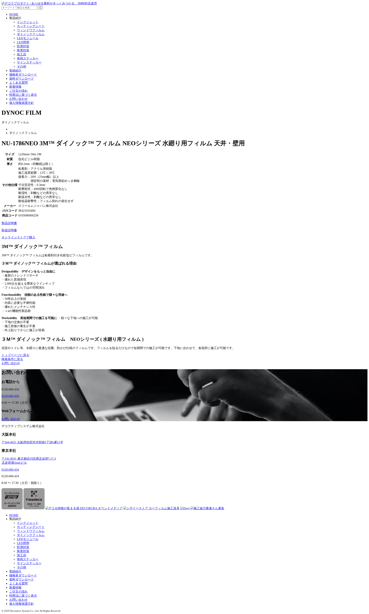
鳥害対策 (23, 50)
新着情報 (15, 86)
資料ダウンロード (21, 78)
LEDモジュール (27, 38)
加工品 (21, 54)
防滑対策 (23, 46)
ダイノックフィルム (31, 34)
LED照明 (23, 42)
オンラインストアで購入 (18, 237)
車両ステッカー (27, 58)
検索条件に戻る (12, 359)
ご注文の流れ (18, 90)
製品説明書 (9, 223)
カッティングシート (31, 26)
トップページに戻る (15, 355)
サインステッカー (29, 62)
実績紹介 (15, 70)
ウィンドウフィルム (31, 30)
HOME (13, 14)
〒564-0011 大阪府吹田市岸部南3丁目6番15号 (32, 442)
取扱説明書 (9, 230)
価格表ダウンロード (23, 74)
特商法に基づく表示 (23, 94)
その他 (21, 66)
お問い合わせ (18, 98)
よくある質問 (18, 82)
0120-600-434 (10, 396)
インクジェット (27, 22)
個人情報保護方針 (21, 102)
